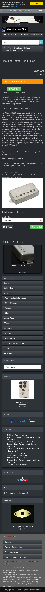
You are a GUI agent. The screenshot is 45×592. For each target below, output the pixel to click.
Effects (6, 323)
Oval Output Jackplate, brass (22, 526)
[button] (5, 19)
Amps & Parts (9, 318)
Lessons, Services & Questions (15, 343)
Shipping (8, 542)
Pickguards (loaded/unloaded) (15, 298)
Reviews (8, 227)
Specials (7, 376)
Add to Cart (14, 89)
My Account (37, 34)
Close (36, 3)
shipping (42, 74)
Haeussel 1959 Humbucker (16, 50)
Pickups (27, 48)
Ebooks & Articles (10, 338)
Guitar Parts (17, 48)
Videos (6, 348)
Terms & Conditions (12, 552)
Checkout (24, 34)
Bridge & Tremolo (10, 303)
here (31, 152)
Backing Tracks (9, 288)
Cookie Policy (14, 6)
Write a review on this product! (17, 493)
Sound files (8, 353)
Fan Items (7, 333)
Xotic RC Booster (22, 402)
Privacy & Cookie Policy (13, 547)
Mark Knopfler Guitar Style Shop (17, 10)
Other (6, 313)
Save (25, 480)
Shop (9, 48)
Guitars (6, 283)
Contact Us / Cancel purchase (16, 557)
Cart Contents (11, 34)
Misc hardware (9, 328)
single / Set (6, 217)
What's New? (8, 501)
